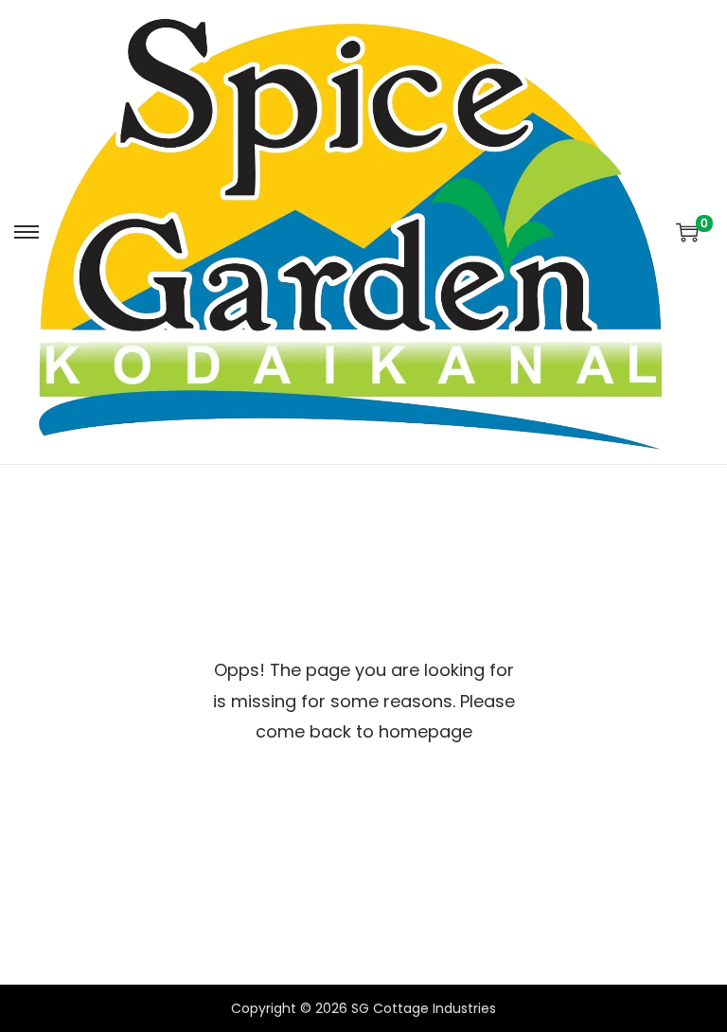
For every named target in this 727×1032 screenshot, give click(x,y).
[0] (687, 232)
